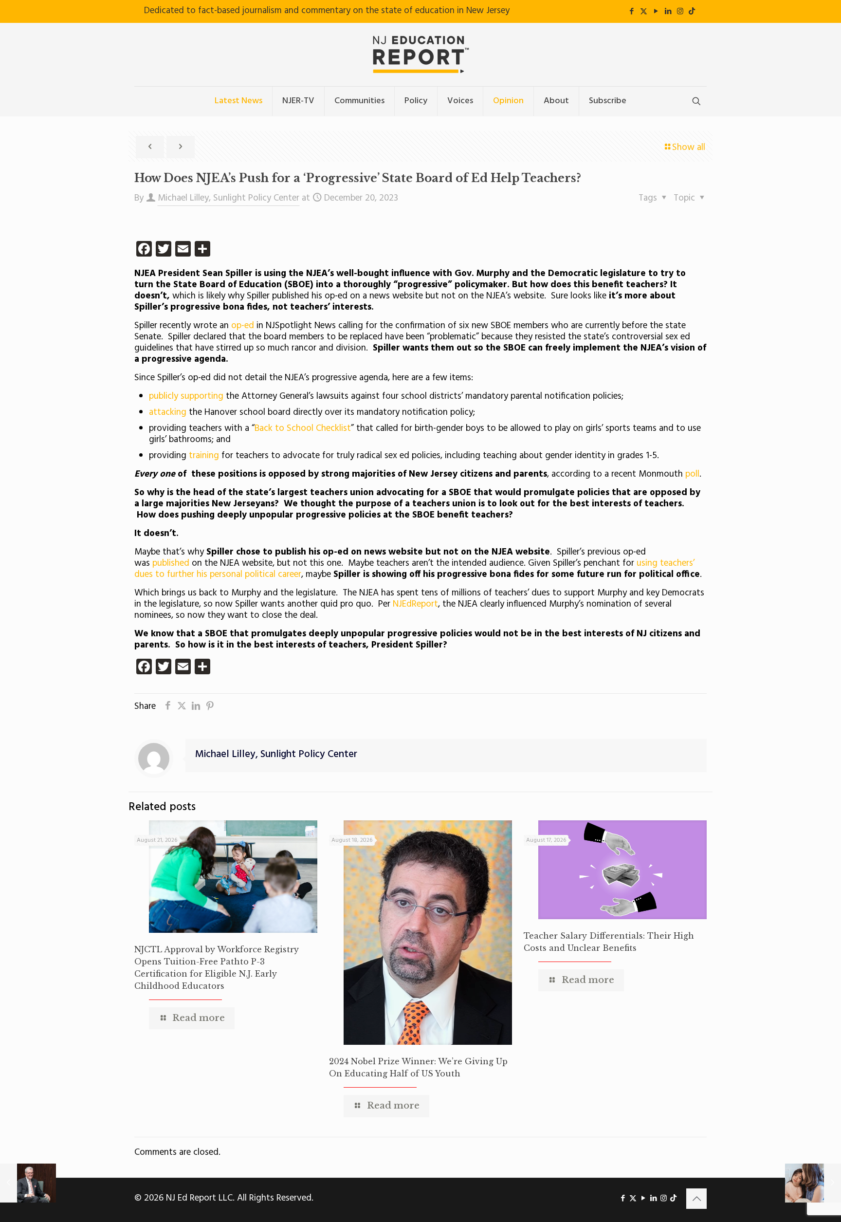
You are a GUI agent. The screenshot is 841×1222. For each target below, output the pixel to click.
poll (692, 474)
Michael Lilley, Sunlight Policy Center (228, 198)
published (170, 563)
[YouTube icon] (655, 12)
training (204, 455)
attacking (167, 412)
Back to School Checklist (303, 428)
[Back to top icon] (696, 1198)
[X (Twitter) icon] (643, 12)
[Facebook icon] (631, 12)
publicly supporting (186, 396)
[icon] (692, 12)
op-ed (242, 325)
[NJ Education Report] (420, 54)
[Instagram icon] (680, 12)
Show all (688, 147)
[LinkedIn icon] (668, 12)
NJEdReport (415, 604)
